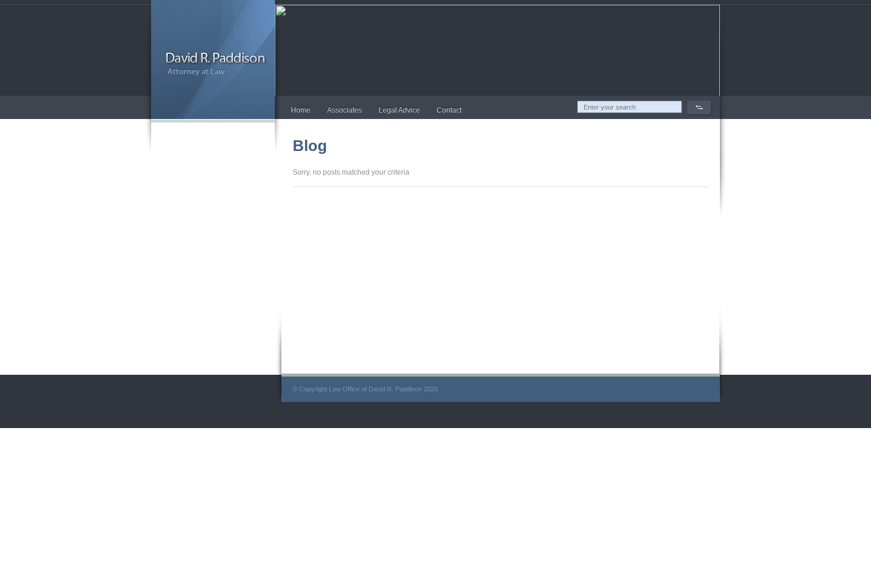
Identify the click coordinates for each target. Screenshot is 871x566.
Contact (449, 110)
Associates (344, 110)
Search (699, 107)
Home (300, 110)
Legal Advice (399, 110)
